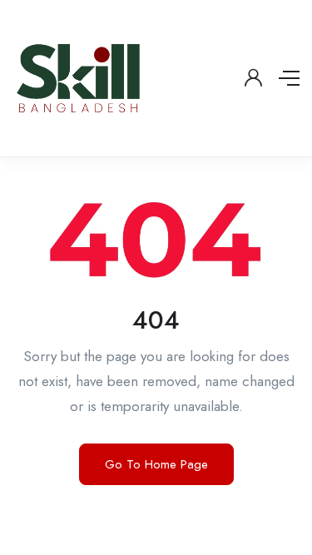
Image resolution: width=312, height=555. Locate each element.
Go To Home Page (156, 464)
